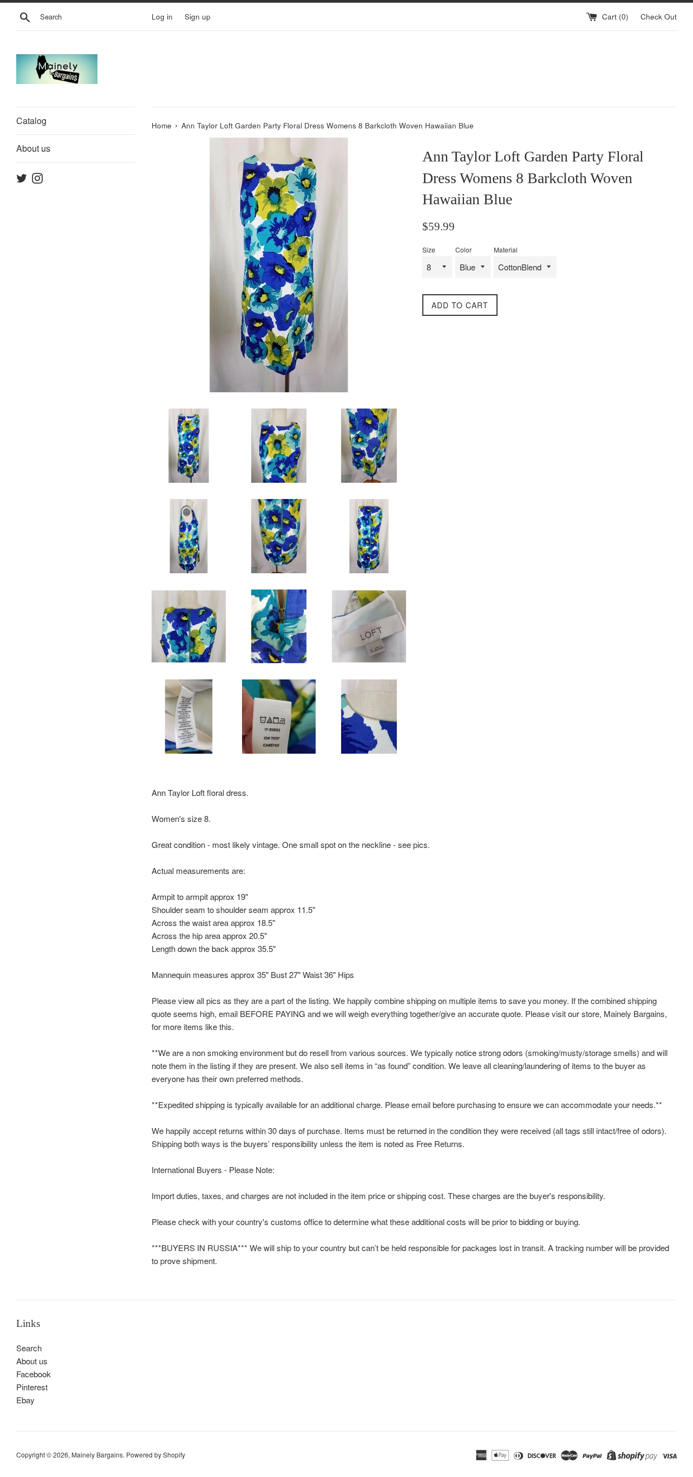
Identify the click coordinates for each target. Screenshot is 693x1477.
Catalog (31, 120)
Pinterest (32, 1386)
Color (463, 249)
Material (506, 249)
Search (29, 1347)
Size (428, 249)
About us (33, 148)
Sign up (198, 16)
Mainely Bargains (97, 1454)
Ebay (25, 1399)
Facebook (33, 1373)
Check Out (658, 16)
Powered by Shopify (155, 1454)
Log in (162, 16)
